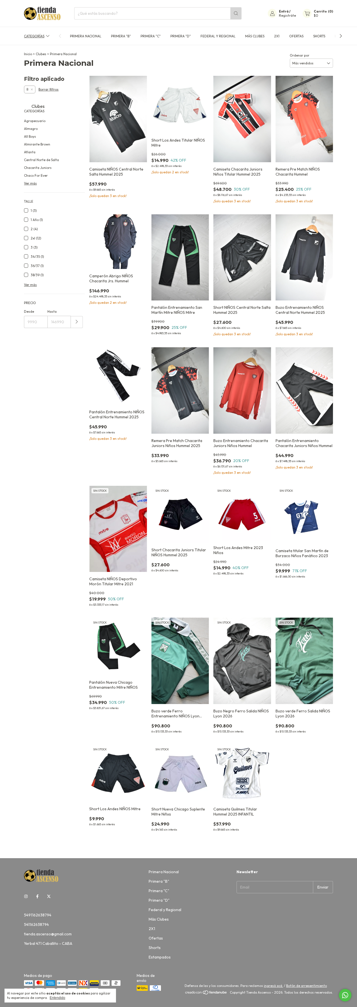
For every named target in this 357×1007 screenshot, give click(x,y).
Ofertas (296, 36)
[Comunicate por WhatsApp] (345, 995)
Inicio (28, 54)
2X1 (276, 36)
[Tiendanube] (206, 994)
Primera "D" (180, 36)
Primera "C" (151, 36)
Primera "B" (121, 36)
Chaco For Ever (36, 175)
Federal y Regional (218, 36)
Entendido (57, 998)
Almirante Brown (37, 144)
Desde (29, 311)
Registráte (287, 15)
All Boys (30, 136)
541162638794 (36, 924)
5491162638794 (37, 915)
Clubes (41, 54)
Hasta (52, 311)
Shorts (319, 36)
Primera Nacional (85, 36)
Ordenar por (299, 55)
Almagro (31, 129)
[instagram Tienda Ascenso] (26, 896)
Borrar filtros (48, 89)
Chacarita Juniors (38, 168)
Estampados (160, 957)
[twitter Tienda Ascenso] (49, 896)
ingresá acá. (273, 986)
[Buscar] (236, 13)
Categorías (34, 36)
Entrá (284, 11)
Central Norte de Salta (41, 160)
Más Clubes (254, 36)
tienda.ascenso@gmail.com (48, 933)
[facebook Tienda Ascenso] (37, 896)
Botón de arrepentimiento (306, 986)
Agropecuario (34, 121)
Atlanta (29, 152)
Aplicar (77, 322)
